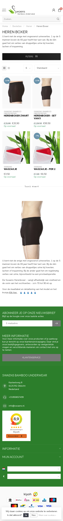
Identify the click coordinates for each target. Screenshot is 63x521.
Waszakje (10, 169)
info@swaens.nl (16, 405)
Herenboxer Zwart (16, 115)
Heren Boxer (42, 26)
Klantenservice (31, 357)
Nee (34, 515)
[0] (59, 10)
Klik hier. (13, 292)
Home (5, 26)
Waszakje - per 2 (44, 169)
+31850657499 (16, 397)
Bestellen (17, 26)
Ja (26, 515)
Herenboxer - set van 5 (45, 117)
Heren (29, 26)
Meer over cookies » (47, 515)
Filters (30, 56)
